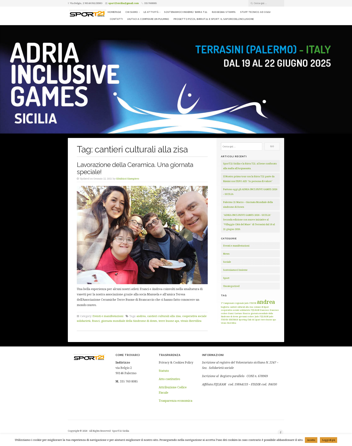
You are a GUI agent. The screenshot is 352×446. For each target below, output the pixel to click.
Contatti (116, 19)
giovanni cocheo (246, 316)
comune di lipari (261, 307)
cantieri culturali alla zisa (164, 316)
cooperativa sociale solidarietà (235, 310)
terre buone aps (169, 321)
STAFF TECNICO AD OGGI (255, 12)
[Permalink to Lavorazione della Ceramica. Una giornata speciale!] (142, 235)
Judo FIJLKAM (261, 316)
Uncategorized (231, 286)
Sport (226, 278)
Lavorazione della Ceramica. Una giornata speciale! (135, 168)
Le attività (151, 12)
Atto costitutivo (169, 379)
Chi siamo (131, 12)
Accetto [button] (311, 440)
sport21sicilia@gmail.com (123, 3)
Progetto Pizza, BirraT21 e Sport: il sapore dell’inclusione (214, 19)
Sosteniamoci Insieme (235, 269)
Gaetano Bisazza (242, 313)
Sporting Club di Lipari (249, 319)
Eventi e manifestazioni (108, 316)
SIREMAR (233, 319)
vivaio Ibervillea (191, 321)
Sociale (227, 261)
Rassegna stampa (224, 12)
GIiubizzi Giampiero (127, 178)
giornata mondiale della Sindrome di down (129, 321)
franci (96, 321)
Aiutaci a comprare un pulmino (148, 19)
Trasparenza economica (175, 401)
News (226, 253)
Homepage (114, 12)
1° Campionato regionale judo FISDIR (238, 303)
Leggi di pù (328, 440)
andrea (141, 316)
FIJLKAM (255, 310)
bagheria (225, 307)
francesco (264, 310)
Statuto (164, 371)
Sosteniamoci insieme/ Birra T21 (185, 12)
